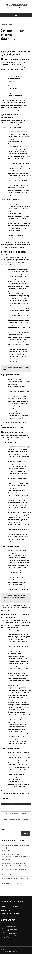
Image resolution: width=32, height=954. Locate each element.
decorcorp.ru (16, 4)
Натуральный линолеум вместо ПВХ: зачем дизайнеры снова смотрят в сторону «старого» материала (15, 881)
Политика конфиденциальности (10, 913)
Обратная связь (5, 910)
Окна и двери (11, 804)
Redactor (25, 43)
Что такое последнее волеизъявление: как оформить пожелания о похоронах (15, 848)
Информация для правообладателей (11, 906)
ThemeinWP (16, 951)
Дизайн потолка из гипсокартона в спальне (16, 815)
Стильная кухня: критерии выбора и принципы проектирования (15, 821)
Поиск (4, 829)
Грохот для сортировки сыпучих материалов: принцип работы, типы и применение (16, 856)
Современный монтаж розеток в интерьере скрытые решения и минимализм (14, 872)
